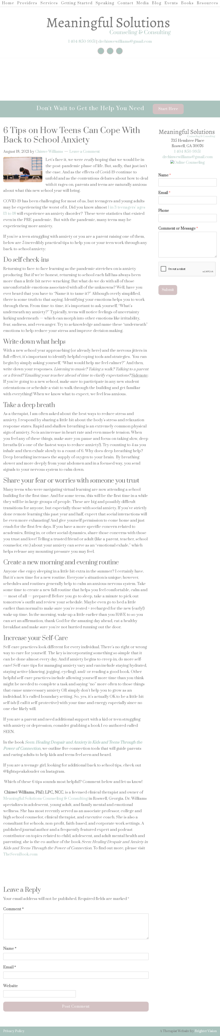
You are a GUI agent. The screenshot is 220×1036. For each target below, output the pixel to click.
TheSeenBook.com (20, 854)
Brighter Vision (206, 1031)
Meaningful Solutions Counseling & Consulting (45, 798)
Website (10, 985)
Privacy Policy (13, 1031)
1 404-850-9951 (82, 41)
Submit (168, 290)
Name (9, 948)
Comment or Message (178, 228)
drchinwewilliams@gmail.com (125, 41)
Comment (13, 909)
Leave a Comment (84, 151)
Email (9, 967)
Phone (163, 211)
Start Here (168, 109)
